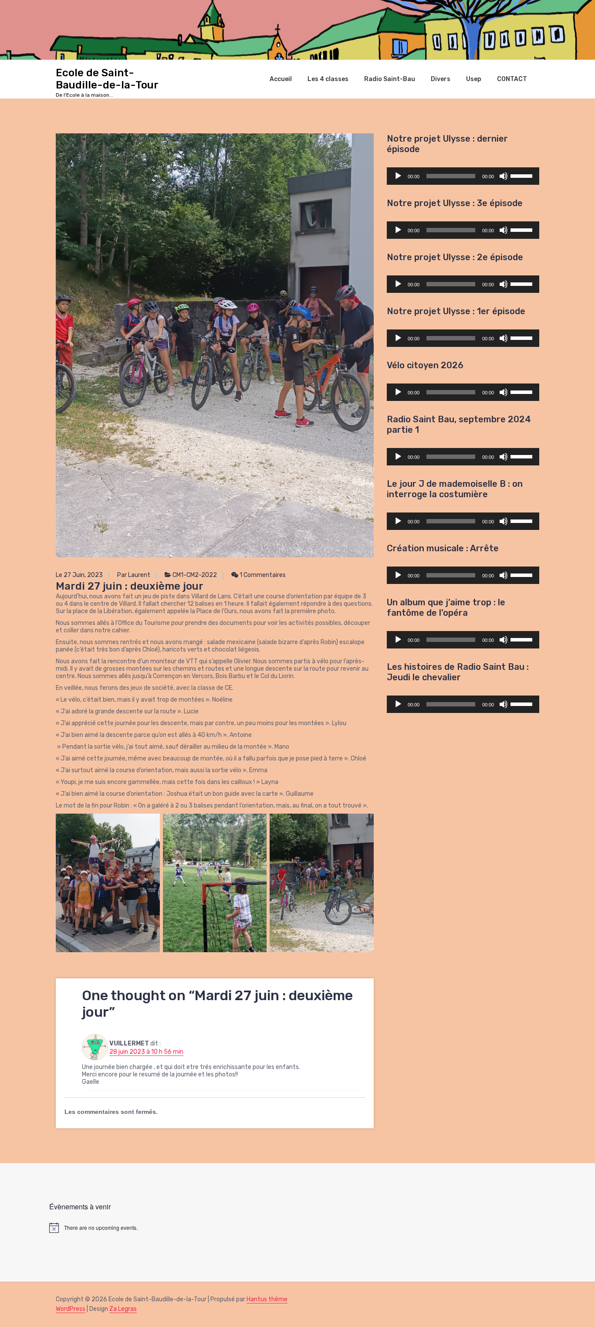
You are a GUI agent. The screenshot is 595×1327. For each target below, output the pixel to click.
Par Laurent (133, 575)
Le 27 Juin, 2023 (79, 575)
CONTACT (512, 78)
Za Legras (123, 1309)
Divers (440, 78)
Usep (473, 78)
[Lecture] (398, 176)
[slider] (522, 175)
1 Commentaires (262, 575)
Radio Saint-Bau (389, 78)
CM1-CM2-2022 (194, 575)
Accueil (281, 78)
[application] (463, 176)
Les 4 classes (328, 78)
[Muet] (503, 176)
